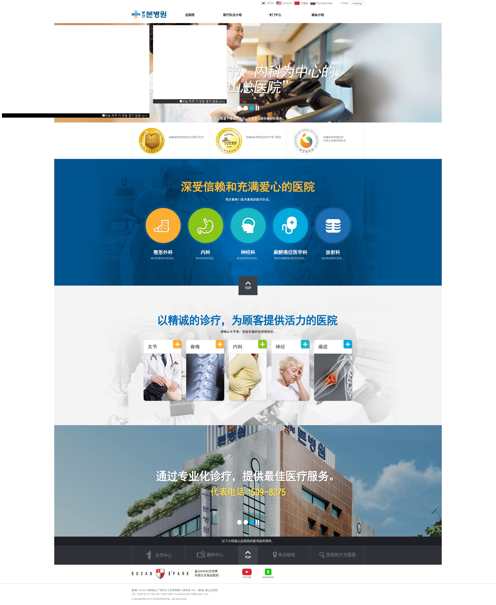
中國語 (304, 3)
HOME (344, 3)
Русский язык (324, 3)
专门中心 (275, 14)
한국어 (270, 3)
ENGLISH (287, 3)
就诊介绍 (318, 14)
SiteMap (357, 3)
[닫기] (144, 116)
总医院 (190, 14)
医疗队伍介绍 (232, 14)
